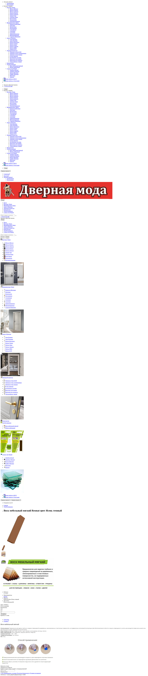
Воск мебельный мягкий (16, 66)
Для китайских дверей (16, 61)
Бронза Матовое (14, 73)
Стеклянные (13, 29)
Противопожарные (15, 21)
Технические (13, 20)
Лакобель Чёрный (14, 71)
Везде (5, 202)
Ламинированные (14, 34)
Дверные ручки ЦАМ (15, 52)
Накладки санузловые (15, 59)
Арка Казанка (13, 39)
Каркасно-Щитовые (15, 24)
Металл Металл (14, 9)
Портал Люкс (13, 45)
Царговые (12, 25)
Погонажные (13, 28)
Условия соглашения (35, 673)
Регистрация (10, 4)
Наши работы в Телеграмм (12, 81)
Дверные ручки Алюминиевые (18, 53)
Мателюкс (12, 75)
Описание (6, 619)
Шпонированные (14, 35)
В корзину (3, 614)
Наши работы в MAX (11, 79)
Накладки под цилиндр (16, 60)
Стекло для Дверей (12, 68)
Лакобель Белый (14, 70)
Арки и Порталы (11, 38)
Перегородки (10, 63)
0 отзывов (6, 593)
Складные (12, 32)
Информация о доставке (10, 673)
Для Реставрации (11, 64)
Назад (5, 89)
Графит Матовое (14, 74)
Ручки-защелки (14, 56)
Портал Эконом (14, 46)
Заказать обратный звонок (10, 85)
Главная (6, 505)
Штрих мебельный (15, 67)
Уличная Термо (14, 17)
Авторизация (10, 3)
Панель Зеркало (14, 14)
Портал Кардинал (14, 42)
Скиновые (12, 31)
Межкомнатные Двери (13, 22)
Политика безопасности (23, 673)
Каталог (5, 237)
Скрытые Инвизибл (15, 36)
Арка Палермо (13, 41)
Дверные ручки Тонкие (16, 54)
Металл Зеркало (14, 11)
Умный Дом (13, 15)
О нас (2, 673)
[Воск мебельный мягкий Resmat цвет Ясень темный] (16, 544)
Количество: (4, 607)
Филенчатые (13, 27)
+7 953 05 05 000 (8, 86)
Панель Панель (14, 13)
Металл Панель (14, 10)
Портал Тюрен (13, 43)
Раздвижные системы (15, 57)
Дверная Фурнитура (12, 50)
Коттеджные (13, 18)
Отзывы (6, 621)
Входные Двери (11, 7)
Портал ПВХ (13, 47)
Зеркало (12, 77)
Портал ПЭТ (13, 49)
